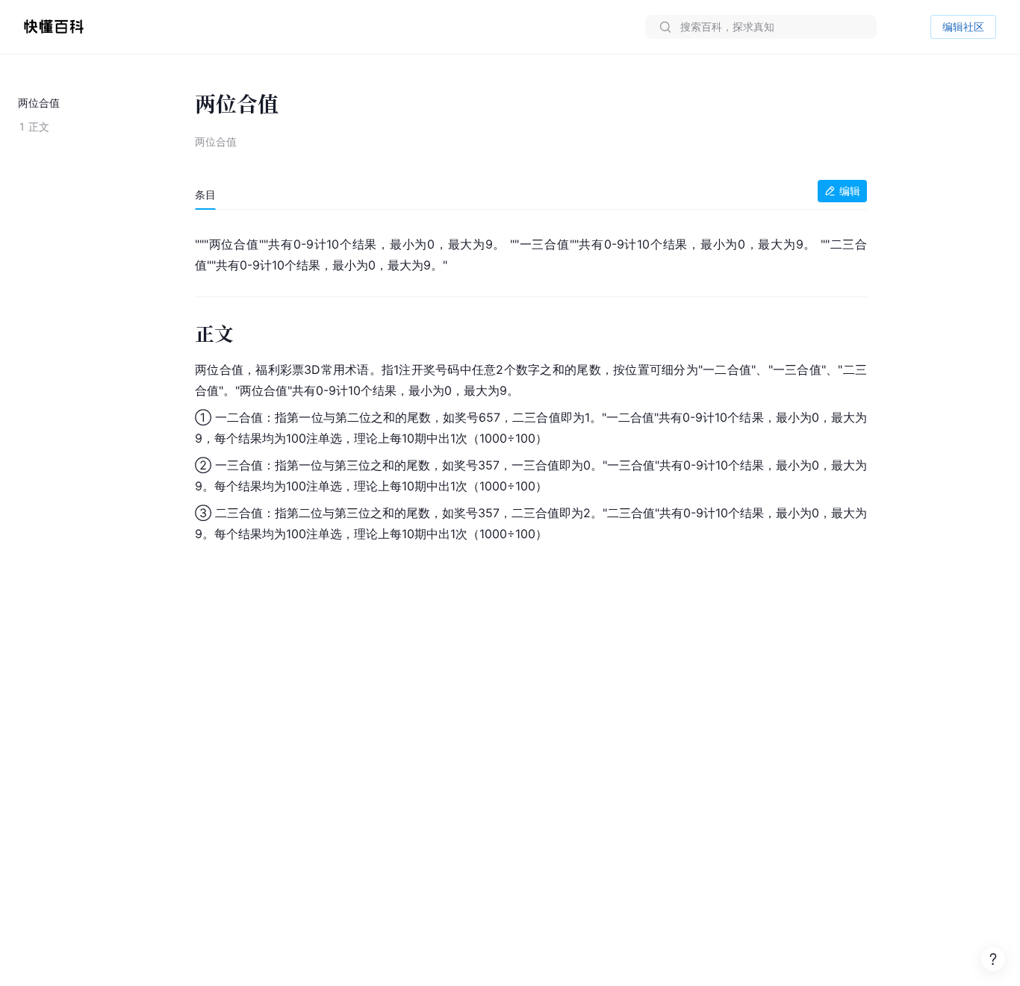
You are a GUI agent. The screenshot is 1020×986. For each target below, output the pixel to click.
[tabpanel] (531, 386)
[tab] (205, 195)
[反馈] (993, 959)
